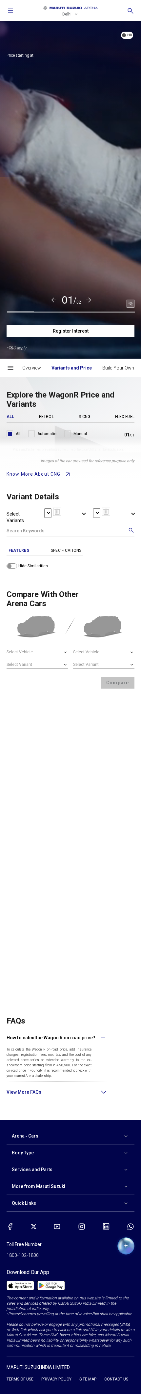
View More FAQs (24, 1092)
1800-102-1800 (23, 1255)
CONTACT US (116, 1379)
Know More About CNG (33, 474)
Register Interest (71, 331)
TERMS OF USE (20, 1379)
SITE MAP (87, 1379)
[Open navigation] (10, 11)
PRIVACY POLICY (56, 1379)
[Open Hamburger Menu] (10, 368)
